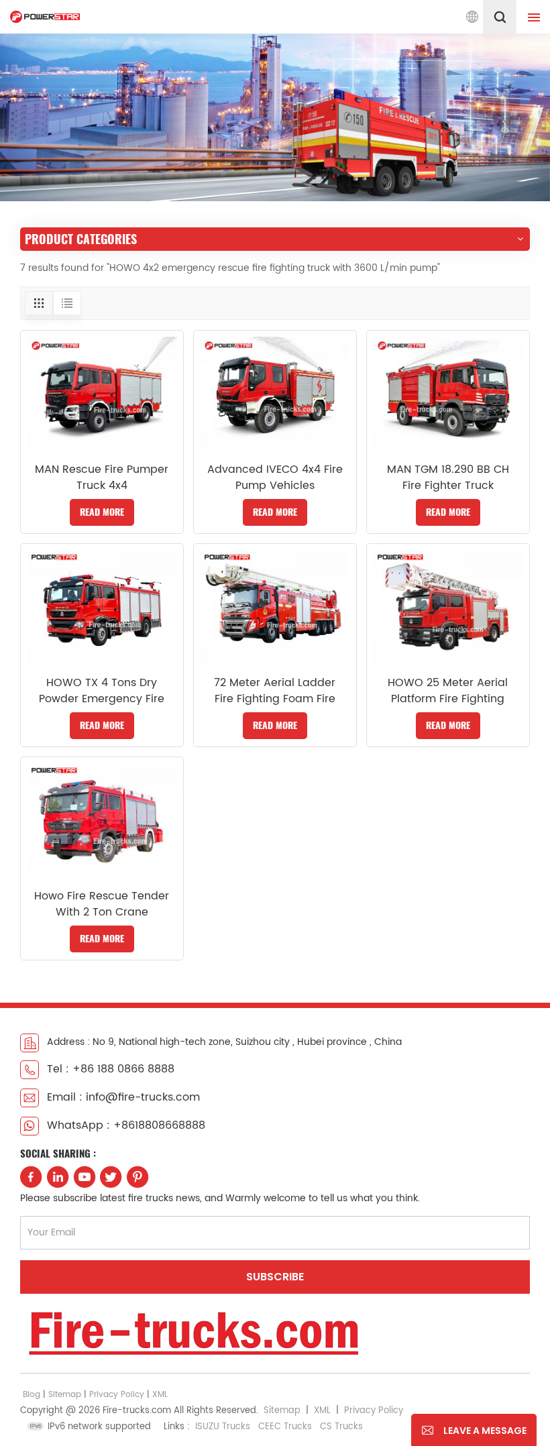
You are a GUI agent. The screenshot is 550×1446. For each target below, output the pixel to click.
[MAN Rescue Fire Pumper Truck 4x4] (102, 393)
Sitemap (64, 1394)
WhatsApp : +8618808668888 (126, 1125)
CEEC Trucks (285, 1427)
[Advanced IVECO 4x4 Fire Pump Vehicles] (275, 393)
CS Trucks (341, 1427)
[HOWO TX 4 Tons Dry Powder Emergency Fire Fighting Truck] (102, 606)
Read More (102, 512)
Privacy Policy (116, 1394)
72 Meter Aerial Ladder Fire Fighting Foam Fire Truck (274, 691)
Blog (31, 1394)
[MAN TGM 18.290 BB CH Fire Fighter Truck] (448, 393)
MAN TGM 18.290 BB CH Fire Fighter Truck (448, 477)
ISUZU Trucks (222, 1427)
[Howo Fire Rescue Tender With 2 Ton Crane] (102, 819)
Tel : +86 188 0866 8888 (110, 1069)
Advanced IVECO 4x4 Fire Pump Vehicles (275, 477)
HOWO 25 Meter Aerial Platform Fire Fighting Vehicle (448, 691)
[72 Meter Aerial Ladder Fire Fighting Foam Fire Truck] (275, 606)
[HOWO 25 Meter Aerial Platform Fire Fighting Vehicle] (448, 606)
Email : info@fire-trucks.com (123, 1097)
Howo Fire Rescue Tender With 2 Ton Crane (101, 904)
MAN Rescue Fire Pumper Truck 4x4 (101, 477)
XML (160, 1394)
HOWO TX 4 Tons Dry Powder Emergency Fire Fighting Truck (101, 691)
